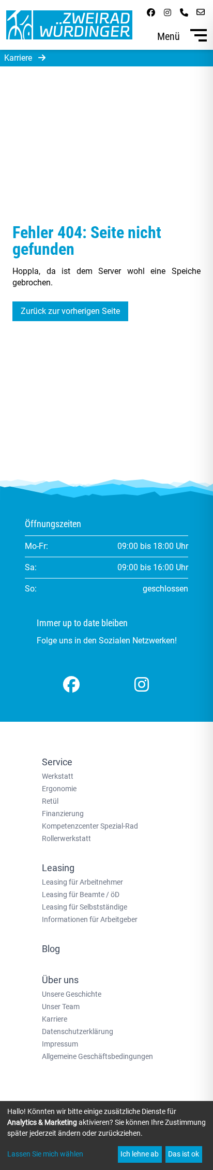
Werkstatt (57, 776)
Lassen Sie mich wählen (45, 1154)
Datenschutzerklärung (77, 1031)
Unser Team (61, 1006)
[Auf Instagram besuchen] (167, 12)
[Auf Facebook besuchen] (151, 12)
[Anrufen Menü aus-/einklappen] (184, 12)
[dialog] (106, 1135)
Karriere (54, 1019)
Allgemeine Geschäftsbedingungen (97, 1056)
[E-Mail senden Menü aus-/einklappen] (200, 12)
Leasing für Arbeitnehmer (82, 882)
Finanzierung (63, 813)
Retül (50, 801)
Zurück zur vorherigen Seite (70, 311)
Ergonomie (59, 788)
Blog (51, 948)
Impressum (60, 1044)
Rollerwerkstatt (66, 838)
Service (57, 761)
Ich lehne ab (139, 1154)
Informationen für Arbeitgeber (90, 919)
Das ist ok (183, 1154)
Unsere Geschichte (71, 994)
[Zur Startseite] (69, 25)
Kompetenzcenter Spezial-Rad (90, 826)
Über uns (60, 979)
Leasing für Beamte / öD (80, 894)
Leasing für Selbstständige (84, 907)
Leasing (58, 867)
